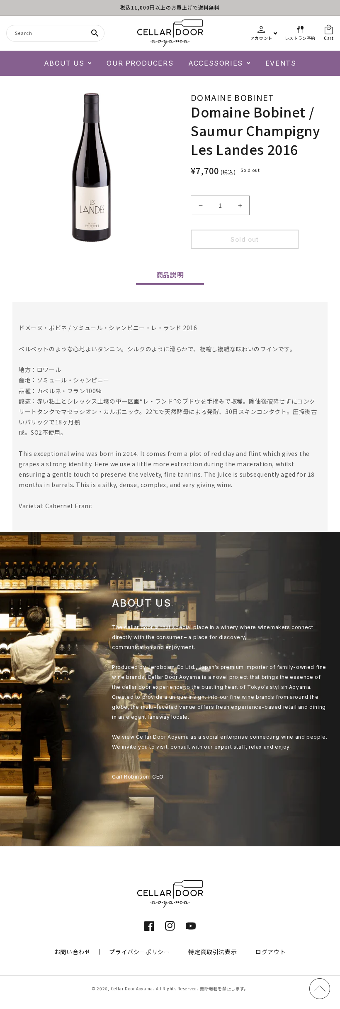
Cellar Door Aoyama (132, 988)
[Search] (95, 33)
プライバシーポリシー (139, 952)
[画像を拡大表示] (91, 167)
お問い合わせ (72, 952)
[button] (68, 63)
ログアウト (270, 952)
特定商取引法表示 (212, 952)
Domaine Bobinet (232, 97)
